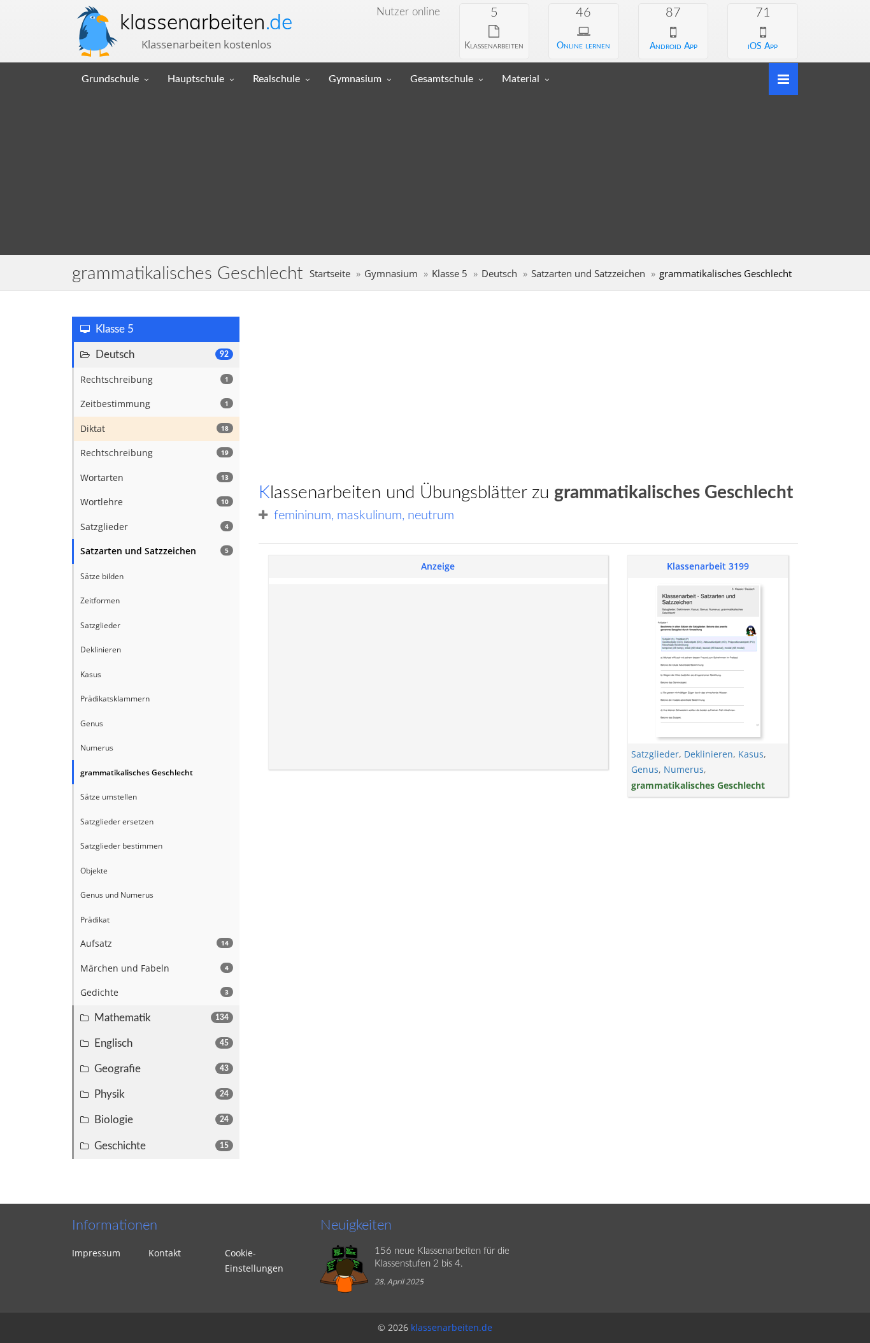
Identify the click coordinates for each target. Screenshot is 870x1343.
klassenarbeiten (206, 21)
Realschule (276, 79)
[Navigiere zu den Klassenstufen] (778, 78)
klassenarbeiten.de (451, 1327)
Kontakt (164, 1253)
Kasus (751, 754)
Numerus (684, 769)
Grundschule (110, 79)
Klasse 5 (449, 273)
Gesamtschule (441, 79)
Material (520, 79)
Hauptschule (196, 79)
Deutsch (499, 273)
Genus (645, 769)
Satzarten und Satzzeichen (588, 273)
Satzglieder (655, 754)
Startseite (330, 273)
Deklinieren (708, 754)
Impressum (96, 1253)
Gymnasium (355, 79)
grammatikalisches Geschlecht (698, 785)
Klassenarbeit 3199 (708, 566)
